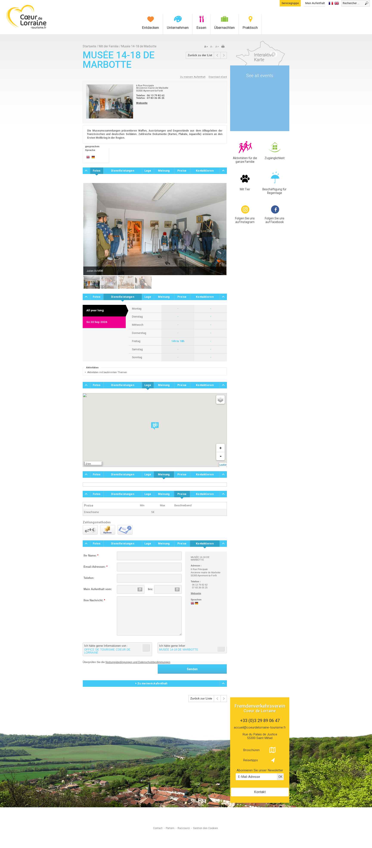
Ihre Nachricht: (94, 600)
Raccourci (184, 828)
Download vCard (218, 76)
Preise (182, 170)
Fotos (97, 170)
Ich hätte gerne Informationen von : (107, 649)
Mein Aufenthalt (315, 3)
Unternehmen (178, 27)
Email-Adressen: (95, 566)
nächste (223, 55)
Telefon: (89, 578)
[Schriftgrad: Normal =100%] (217, 46)
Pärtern (170, 828)
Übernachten (224, 27)
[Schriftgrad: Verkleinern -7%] (212, 46)
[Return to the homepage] (26, 28)
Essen (201, 27)
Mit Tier (245, 189)
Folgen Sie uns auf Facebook (274, 220)
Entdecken (150, 27)
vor (217, 55)
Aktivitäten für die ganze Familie (245, 159)
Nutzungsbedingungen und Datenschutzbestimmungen (137, 662)
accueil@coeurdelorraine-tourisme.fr (260, 727)
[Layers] (220, 399)
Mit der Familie (109, 46)
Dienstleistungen (122, 170)
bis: (150, 589)
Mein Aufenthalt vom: (98, 589)
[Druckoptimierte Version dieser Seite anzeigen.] (224, 47)
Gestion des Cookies (205, 828)
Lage (147, 170)
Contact (158, 828)
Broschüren (251, 750)
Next (219, 229)
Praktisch (250, 27)
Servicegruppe (290, 3)
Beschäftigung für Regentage (274, 191)
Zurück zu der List (200, 55)
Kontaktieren (205, 170)
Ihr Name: (91, 555)
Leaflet (222, 464)
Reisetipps (250, 760)
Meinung (164, 170)
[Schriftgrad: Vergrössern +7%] (206, 46)
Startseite (89, 46)
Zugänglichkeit (275, 158)
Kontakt (260, 792)
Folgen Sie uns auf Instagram (245, 220)
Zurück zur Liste (201, 698)
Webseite (141, 102)
